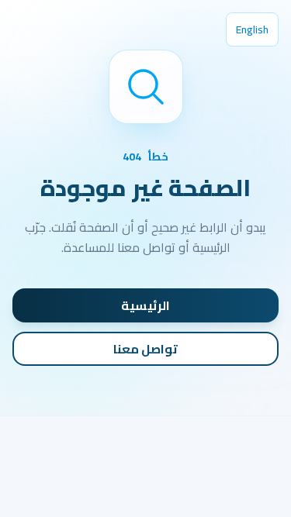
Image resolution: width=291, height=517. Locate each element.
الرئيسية (145, 305)
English (252, 29)
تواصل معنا (145, 348)
